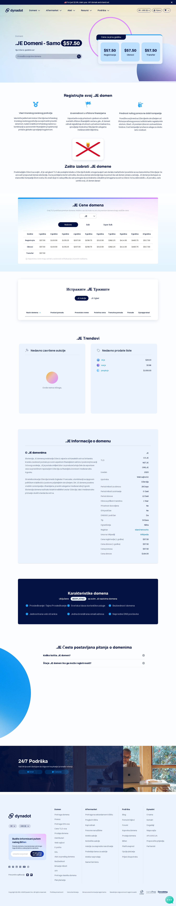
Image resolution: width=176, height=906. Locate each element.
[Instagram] (13, 867)
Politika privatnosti (56, 892)
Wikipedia (144, 534)
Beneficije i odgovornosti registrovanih (123, 892)
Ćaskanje (58, 772)
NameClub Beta (92, 862)
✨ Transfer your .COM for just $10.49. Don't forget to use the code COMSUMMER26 (86, 2)
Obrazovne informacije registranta (94, 892)
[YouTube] (24, 867)
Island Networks (142, 529)
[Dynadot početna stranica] (14, 10)
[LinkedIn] (17, 867)
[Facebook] (9, 867)
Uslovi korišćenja (73, 892)
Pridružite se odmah (37, 854)
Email (32, 772)
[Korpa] (167, 10)
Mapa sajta (151, 830)
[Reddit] (28, 867)
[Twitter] (20, 867)
